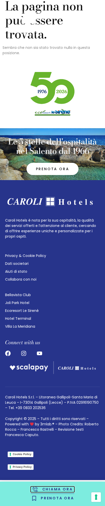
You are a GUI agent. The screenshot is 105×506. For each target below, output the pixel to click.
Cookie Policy (22, 454)
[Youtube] (39, 353)
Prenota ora (52, 168)
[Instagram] (24, 353)
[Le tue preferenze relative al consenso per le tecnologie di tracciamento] (96, 497)
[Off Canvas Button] (91, 24)
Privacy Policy (22, 467)
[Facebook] (8, 353)
